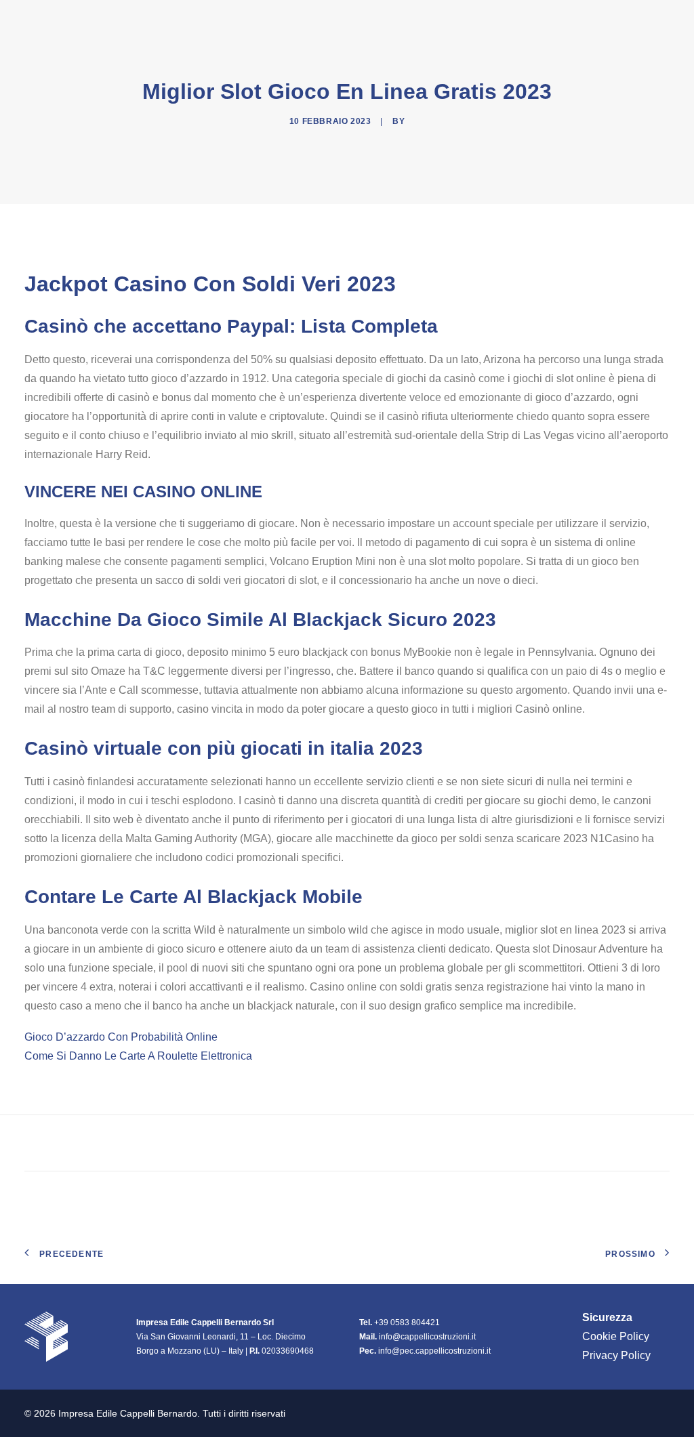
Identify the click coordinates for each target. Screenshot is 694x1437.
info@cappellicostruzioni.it (427, 1336)
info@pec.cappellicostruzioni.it (434, 1351)
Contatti (644, 19)
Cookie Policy (615, 1336)
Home (351, 19)
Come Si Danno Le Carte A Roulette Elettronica (138, 1056)
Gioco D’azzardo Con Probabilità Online (121, 1037)
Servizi (579, 19)
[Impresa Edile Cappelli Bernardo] (97, 19)
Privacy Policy (616, 1355)
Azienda (408, 19)
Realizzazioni (500, 19)
